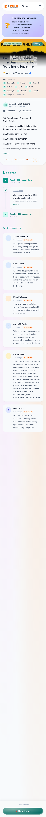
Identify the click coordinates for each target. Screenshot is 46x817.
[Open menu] (39, 6)
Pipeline (8, 160)
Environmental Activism (24, 160)
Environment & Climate (13, 44)
